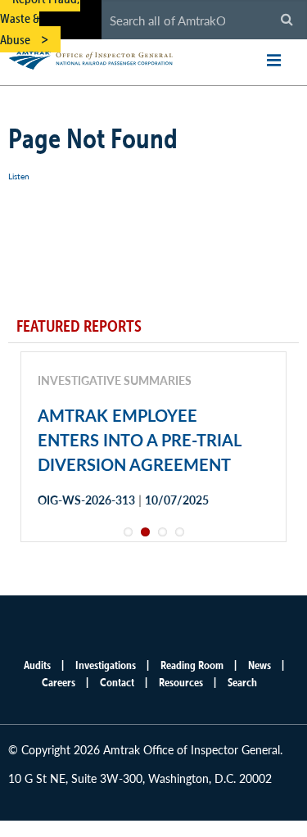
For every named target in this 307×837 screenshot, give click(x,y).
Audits (37, 665)
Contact (117, 682)
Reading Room (191, 665)
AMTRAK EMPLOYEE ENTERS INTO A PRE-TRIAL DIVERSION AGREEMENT (139, 440)
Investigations (105, 665)
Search (242, 682)
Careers (58, 682)
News (259, 665)
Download (95, 558)
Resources (181, 682)
